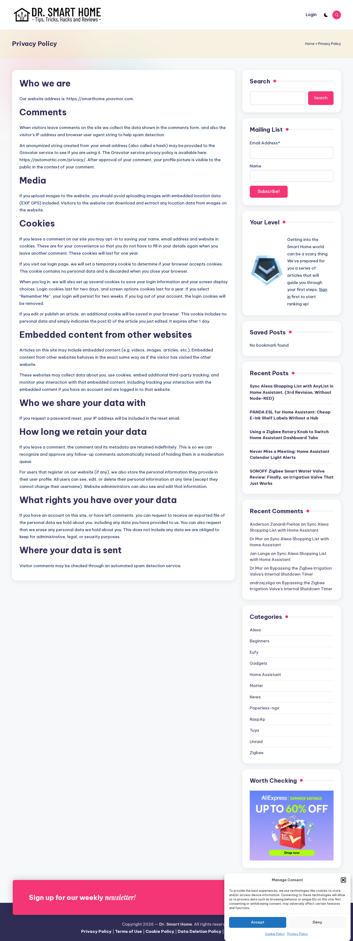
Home (310, 44)
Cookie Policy (275, 934)
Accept (257, 922)
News (255, 697)
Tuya (254, 730)
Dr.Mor (256, 538)
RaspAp (257, 719)
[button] (343, 880)
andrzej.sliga (262, 582)
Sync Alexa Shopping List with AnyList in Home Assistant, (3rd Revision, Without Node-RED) (291, 392)
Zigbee (256, 752)
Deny (317, 922)
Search (260, 81)
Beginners (259, 641)
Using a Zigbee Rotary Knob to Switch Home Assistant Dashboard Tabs (289, 435)
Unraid (256, 741)
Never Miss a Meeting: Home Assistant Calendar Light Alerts (289, 454)
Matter (256, 685)
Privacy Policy (297, 934)
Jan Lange (260, 553)
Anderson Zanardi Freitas (275, 524)
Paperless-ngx (264, 708)
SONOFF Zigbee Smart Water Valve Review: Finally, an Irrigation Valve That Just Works (292, 477)
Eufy (254, 652)
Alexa (255, 630)
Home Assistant (265, 674)
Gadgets (258, 663)
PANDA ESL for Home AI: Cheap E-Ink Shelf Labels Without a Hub (290, 415)
